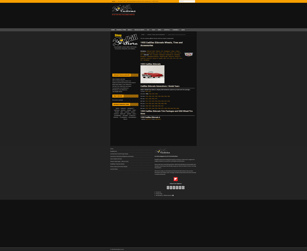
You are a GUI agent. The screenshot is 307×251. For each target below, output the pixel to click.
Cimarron (143, 53)
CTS (175, 53)
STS (168, 58)
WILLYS (125, 119)
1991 (162, 106)
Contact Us (158, 192)
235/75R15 (158, 119)
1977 (165, 101)
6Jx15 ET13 (149, 119)
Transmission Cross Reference (120, 88)
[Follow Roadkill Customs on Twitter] (180, 188)
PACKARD (125, 115)
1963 (159, 96)
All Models (146, 60)
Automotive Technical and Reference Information (122, 156)
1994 (153, 108)
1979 (146, 103)
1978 (168, 101)
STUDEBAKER (123, 117)
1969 (153, 98)
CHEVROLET (130, 108)
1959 (146, 96)
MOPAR (129, 114)
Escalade (155, 54)
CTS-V (179, 53)
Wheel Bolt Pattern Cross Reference (121, 84)
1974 (156, 101)
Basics (130, 30)
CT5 (164, 53)
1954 (149, 91)
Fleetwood (162, 54)
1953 (146, 91)
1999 (168, 108)
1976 (162, 101)
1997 (162, 108)
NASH (134, 114)
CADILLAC (149, 51)
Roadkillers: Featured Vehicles (117, 164)
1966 (168, 96)
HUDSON (127, 112)
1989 (156, 106)
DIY (148, 30)
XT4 (174, 58)
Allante (158, 51)
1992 (146, 108)
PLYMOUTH (132, 115)
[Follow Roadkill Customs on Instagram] (171, 188)
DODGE (129, 110)
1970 (156, 98)
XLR (171, 58)
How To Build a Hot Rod (118, 79)
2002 (178, 108)
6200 (153, 51)
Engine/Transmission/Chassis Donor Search (124, 82)
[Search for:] (187, 1)
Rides (159, 30)
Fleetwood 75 (169, 54)
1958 (156, 94)
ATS (162, 51)
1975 (159, 101)
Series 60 (171, 56)
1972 (149, 101)
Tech (153, 30)
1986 (146, 106)
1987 (149, 106)
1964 (162, 96)
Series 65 (149, 58)
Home (113, 30)
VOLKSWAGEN (132, 117)
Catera (177, 51)
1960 (150, 96)
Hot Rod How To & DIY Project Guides (119, 154)
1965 (165, 96)
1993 (149, 108)
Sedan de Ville (163, 56)
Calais (172, 51)
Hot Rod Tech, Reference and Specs (121, 86)
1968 (149, 98)
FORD (134, 110)
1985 (165, 103)
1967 (146, 98)
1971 (146, 101)
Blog (183, 30)
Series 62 (142, 58)
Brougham (167, 51)
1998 (165, 108)
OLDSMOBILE (117, 115)
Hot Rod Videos (114, 169)
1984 (162, 103)
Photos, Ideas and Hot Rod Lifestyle (118, 166)
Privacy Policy (159, 193)
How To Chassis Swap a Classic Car (121, 81)
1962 (156, 96)
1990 (159, 106)
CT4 (157, 53)
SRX (165, 58)
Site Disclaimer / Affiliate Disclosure (164, 195)
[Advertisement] (167, 15)
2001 (174, 108)
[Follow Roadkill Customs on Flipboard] (176, 180)
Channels (176, 30)
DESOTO (123, 110)
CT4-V (160, 53)
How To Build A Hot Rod (116, 159)
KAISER (133, 112)
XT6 (181, 58)
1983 (159, 103)
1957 (153, 94)
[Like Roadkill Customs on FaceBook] (168, 188)
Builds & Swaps (139, 30)
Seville (160, 58)
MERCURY (122, 114)
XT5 (177, 58)
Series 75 (155, 58)
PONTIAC (115, 117)
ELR (151, 54)
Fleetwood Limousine (153, 56)
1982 (156, 103)
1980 (149, 103)
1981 (153, 103)
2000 (171, 108)
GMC (121, 112)
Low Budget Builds (117, 91)
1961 (153, 96)
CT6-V (171, 53)
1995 (156, 108)
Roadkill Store (121, 30)
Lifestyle (167, 30)
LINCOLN (116, 114)
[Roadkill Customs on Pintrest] (174, 188)
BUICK (117, 108)
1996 (159, 108)
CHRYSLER (116, 110)
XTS (141, 60)
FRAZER (117, 112)
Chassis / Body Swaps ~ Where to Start (119, 161)
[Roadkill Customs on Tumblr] (177, 188)
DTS (141, 54)
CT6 (168, 53)
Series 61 (177, 56)
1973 (153, 101)
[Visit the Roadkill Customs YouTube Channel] (183, 188)
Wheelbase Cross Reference (119, 90)
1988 (153, 106)
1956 (150, 94)
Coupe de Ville (150, 53)
